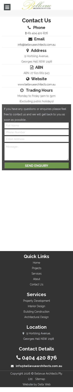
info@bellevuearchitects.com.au (36, 44)
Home (36, 262)
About (36, 279)
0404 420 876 (39, 358)
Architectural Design (36, 317)
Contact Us (36, 284)
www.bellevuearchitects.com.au (36, 84)
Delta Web (44, 384)
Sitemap (40, 379)
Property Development (36, 300)
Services (36, 273)
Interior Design (36, 306)
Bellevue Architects (46, 373)
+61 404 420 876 (37, 33)
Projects (36, 268)
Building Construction (36, 311)
